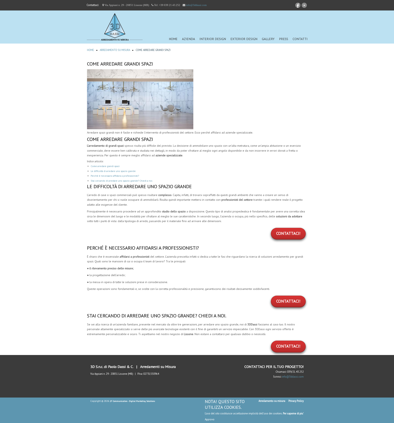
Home (173, 39)
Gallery (268, 39)
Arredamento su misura (272, 401)
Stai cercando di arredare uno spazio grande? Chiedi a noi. (122, 180)
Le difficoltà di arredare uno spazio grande (113, 171)
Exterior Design (243, 39)
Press (283, 39)
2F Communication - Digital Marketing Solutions (132, 401)
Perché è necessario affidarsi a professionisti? (115, 175)
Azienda (188, 39)
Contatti (300, 39)
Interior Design (212, 39)
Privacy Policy (296, 401)
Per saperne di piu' (293, 413)
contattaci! (288, 233)
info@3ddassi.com (196, 5)
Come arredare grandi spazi (105, 166)
